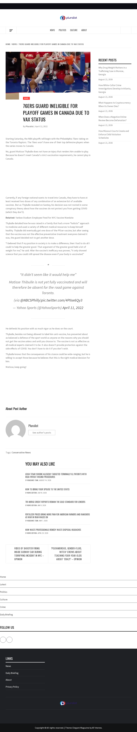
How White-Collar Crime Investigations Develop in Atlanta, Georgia (114, 89)
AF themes (97, 727)
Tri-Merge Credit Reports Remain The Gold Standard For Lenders (55, 501)
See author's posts (42, 432)
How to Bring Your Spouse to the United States (47, 489)
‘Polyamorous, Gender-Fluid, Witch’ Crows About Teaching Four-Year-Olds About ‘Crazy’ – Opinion (66, 554)
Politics (62, 30)
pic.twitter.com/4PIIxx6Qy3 (61, 300)
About (84, 30)
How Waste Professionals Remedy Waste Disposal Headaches (53, 529)
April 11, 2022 (72, 307)
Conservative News (21, 452)
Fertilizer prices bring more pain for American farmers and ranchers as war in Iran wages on (57, 516)
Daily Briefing (6, 614)
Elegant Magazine (81, 727)
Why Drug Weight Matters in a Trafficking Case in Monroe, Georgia (112, 71)
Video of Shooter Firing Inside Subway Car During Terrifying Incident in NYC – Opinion (29, 554)
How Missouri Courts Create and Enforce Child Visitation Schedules (113, 134)
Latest (3, 584)
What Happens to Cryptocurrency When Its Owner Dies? (114, 104)
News (52, 30)
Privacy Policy (12, 686)
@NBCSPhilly (30, 300)
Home (3, 576)
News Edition (32, 493)
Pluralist (30, 126)
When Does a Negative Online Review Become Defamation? (112, 118)
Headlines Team (33, 480)
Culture (73, 30)
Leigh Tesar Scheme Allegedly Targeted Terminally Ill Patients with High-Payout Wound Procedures (56, 476)
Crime (3, 607)
